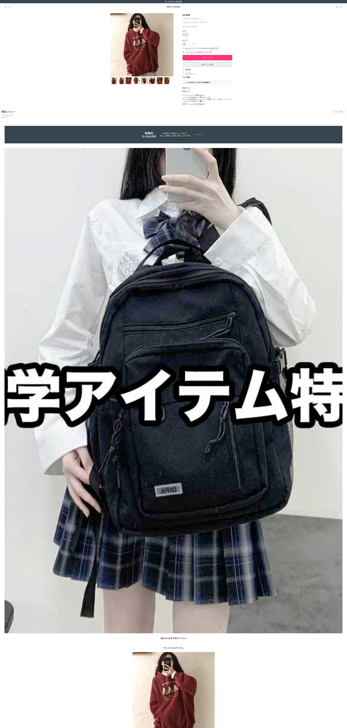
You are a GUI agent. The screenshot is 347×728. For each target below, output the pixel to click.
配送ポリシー (187, 91)
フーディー (203, 22)
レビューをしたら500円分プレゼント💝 (198, 52)
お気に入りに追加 (207, 64)
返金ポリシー (187, 88)
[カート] (341, 7)
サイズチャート (190, 73)
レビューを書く (339, 112)
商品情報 (188, 69)
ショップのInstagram (198, 104)
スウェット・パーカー (190, 22)
